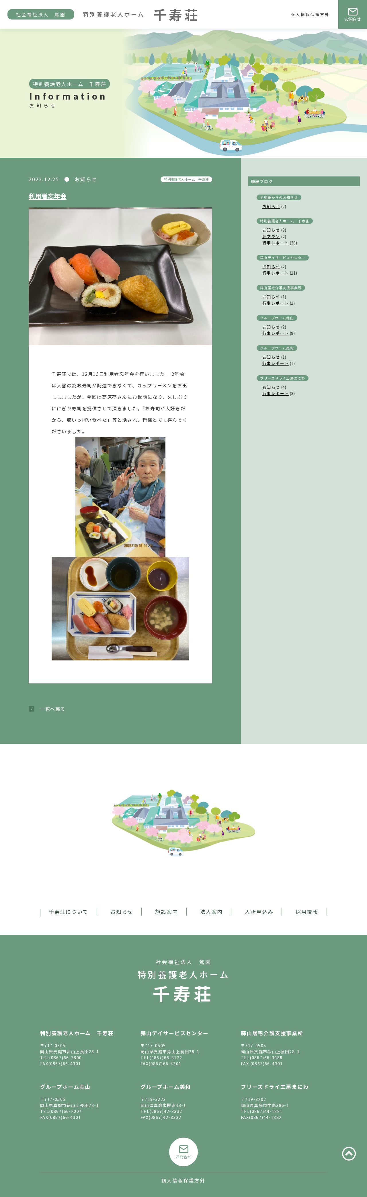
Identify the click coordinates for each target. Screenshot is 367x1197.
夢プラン (271, 236)
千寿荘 (183, 992)
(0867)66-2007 (65, 1111)
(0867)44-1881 (266, 1111)
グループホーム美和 (277, 347)
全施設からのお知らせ (279, 197)
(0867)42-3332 (165, 1111)
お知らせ (271, 206)
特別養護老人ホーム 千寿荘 (186, 179)
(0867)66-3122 (165, 1057)
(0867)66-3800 (65, 1057)
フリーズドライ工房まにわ (282, 378)
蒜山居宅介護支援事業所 (281, 287)
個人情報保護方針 (310, 14)
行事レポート (275, 243)
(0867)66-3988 (266, 1057)
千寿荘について (68, 911)
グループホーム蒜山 (277, 317)
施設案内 (166, 911)
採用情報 (307, 911)
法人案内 (211, 911)
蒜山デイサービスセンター (282, 257)
